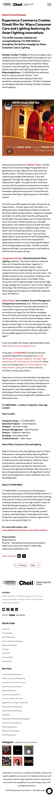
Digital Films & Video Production (15, 702)
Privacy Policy (7, 657)
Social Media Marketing (11, 674)
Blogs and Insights (9, 645)
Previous (22, 565)
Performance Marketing (12, 706)
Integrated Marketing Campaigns (16, 718)
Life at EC (6, 653)
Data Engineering (9, 727)
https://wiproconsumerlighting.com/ (19, 346)
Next (33, 565)
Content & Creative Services (13, 682)
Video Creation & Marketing (13, 678)
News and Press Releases (12, 641)
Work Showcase (8, 637)
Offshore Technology (10, 731)
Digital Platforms (9, 690)
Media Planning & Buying (12, 710)
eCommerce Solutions (11, 694)
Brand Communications (11, 686)
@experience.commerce (26, 742)
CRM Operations (9, 735)
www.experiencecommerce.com (17, 530)
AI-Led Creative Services (12, 698)
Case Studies (7, 633)
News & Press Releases (14, 14)
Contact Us (6, 661)
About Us (6, 629)
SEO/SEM (6, 715)
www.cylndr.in (41, 530)
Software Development (11, 723)
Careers (5, 649)
